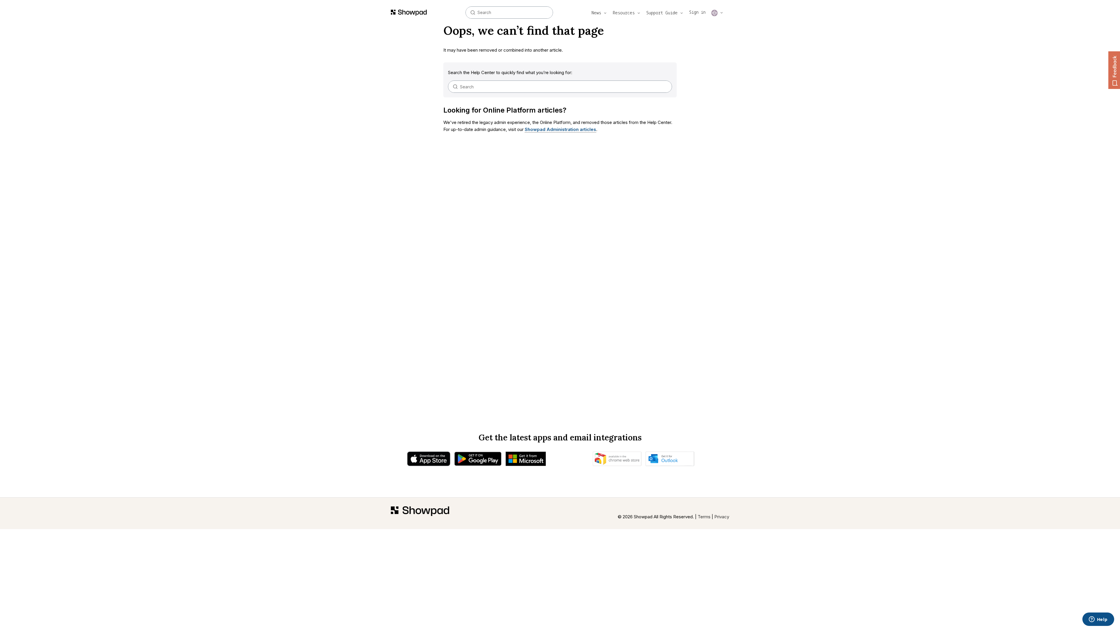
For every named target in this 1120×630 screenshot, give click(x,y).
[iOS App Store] (429, 460)
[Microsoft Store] (525, 460)
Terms (704, 516)
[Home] (420, 513)
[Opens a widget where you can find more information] (1098, 619)
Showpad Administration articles (560, 129)
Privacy (721, 516)
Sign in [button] (697, 12)
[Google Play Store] (478, 460)
